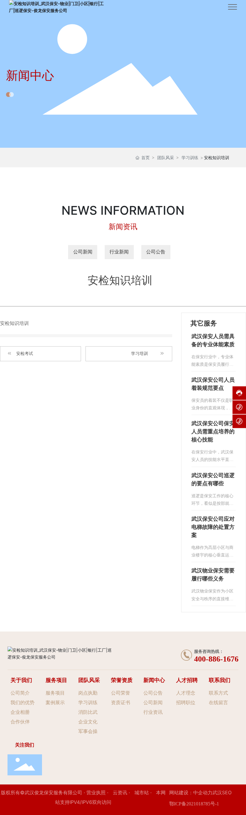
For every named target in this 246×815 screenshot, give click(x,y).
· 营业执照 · (96, 792)
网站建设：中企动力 (190, 792)
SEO (227, 792)
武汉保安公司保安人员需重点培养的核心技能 (213, 431)
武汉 (217, 792)
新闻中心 (30, 75)
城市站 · (143, 792)
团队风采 (165, 157)
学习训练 (190, 157)
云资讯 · (122, 792)
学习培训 (139, 353)
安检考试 (24, 353)
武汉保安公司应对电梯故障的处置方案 (213, 527)
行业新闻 (119, 251)
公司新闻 (82, 251)
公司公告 (155, 251)
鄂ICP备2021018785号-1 (194, 803)
